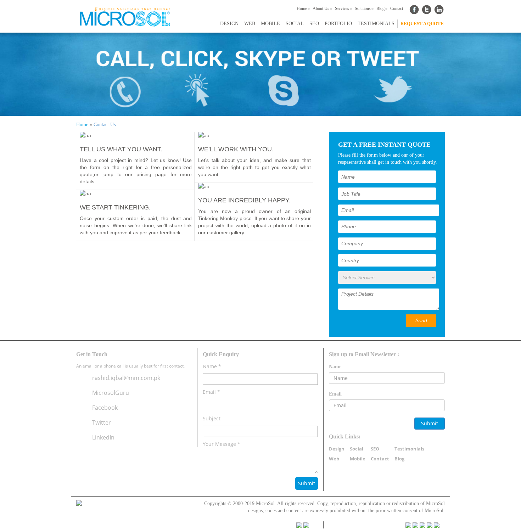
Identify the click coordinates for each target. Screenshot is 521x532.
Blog (380, 8)
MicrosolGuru (110, 393)
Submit (429, 423)
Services (342, 8)
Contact (396, 8)
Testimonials (376, 23)
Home (302, 8)
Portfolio (338, 23)
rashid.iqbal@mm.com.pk (126, 378)
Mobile (270, 23)
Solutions (363, 8)
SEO (314, 23)
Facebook (105, 407)
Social (295, 23)
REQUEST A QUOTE (422, 23)
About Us (321, 8)
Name (335, 366)
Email (335, 394)
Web (249, 23)
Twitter (101, 422)
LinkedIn (103, 437)
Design (229, 23)
